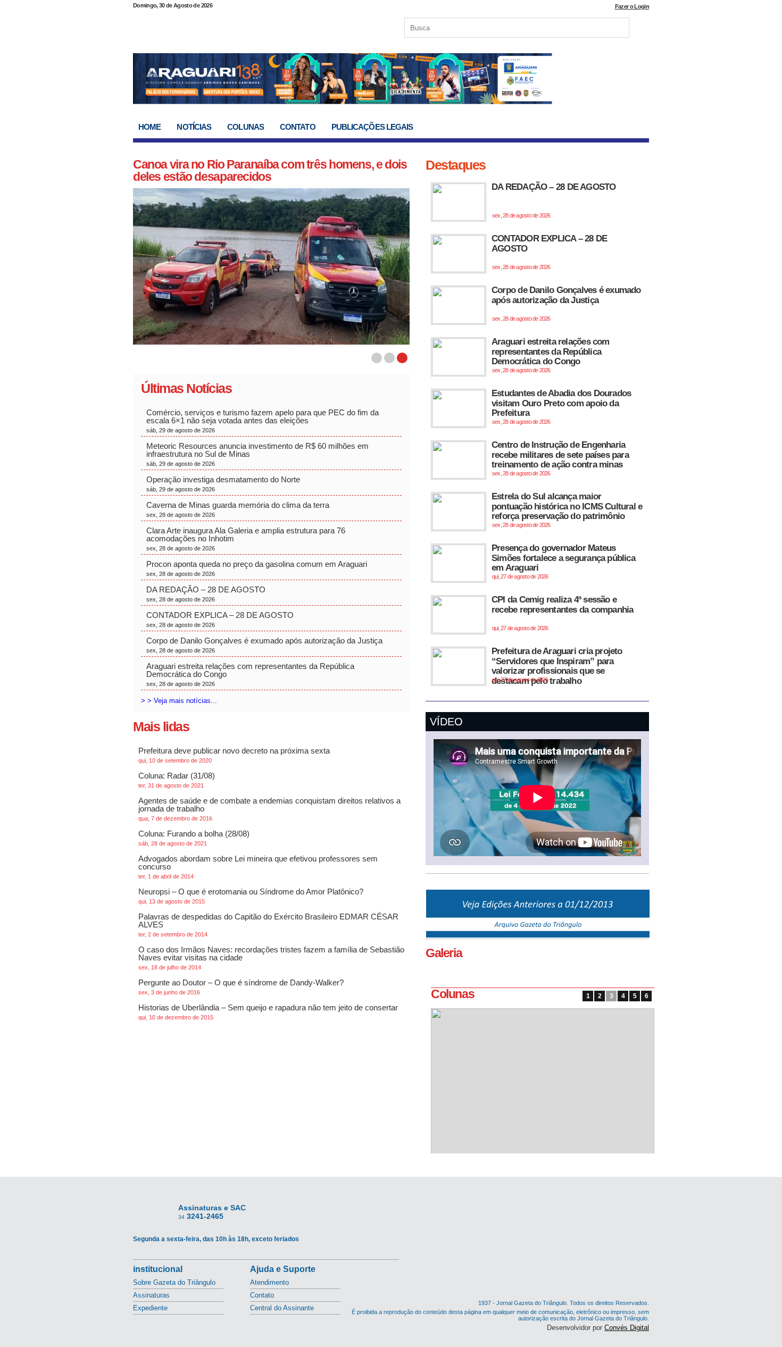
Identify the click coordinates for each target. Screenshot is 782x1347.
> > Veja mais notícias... (179, 701)
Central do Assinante (282, 1308)
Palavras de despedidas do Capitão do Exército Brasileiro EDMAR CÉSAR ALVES (268, 925)
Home (149, 126)
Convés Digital (626, 1328)
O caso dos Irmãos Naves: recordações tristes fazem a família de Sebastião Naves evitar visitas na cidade (271, 957)
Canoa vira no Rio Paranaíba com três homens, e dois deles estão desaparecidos (270, 170)
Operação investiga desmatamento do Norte (224, 483)
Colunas (245, 126)
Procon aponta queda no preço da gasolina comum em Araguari (256, 568)
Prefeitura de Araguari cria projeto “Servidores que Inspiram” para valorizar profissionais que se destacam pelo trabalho (557, 666)
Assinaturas (151, 1295)
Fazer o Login (632, 6)
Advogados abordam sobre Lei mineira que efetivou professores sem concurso (258, 867)
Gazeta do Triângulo (244, 26)
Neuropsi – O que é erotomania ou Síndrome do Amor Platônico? (250, 896)
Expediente (150, 1308)
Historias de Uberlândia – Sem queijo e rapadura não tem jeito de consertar (268, 1011)
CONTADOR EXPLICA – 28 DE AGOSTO (220, 619)
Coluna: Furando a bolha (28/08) (193, 838)
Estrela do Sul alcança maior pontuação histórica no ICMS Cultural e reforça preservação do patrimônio (567, 509)
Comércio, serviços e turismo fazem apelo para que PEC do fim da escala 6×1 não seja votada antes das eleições (262, 420)
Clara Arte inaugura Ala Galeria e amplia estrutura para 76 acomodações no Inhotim (245, 538)
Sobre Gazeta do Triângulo (174, 1282)
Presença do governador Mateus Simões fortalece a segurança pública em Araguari (563, 561)
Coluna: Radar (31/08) (176, 780)
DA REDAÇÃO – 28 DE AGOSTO (205, 594)
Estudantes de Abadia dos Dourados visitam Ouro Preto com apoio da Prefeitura (561, 406)
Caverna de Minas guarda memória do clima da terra (238, 509)
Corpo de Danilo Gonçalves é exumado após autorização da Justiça (264, 645)
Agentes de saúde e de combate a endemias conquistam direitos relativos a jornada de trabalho (269, 809)
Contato (297, 126)
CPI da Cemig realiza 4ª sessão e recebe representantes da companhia (562, 613)
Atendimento (269, 1282)
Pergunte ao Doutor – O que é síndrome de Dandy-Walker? (241, 986)
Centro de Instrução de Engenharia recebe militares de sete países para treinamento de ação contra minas (560, 458)
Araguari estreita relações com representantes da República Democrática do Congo (250, 674)
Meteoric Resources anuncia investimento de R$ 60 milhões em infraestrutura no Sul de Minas (257, 454)
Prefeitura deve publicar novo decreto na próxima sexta (234, 755)
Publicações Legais (372, 126)
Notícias (194, 126)
